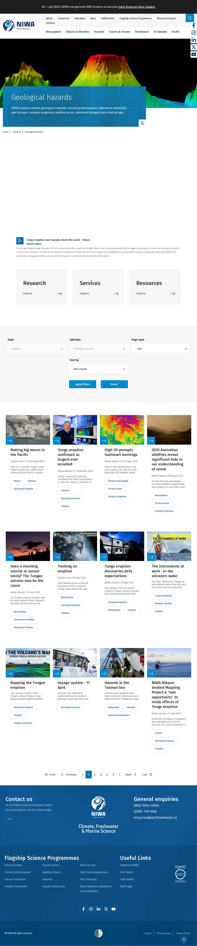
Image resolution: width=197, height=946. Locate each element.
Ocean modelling (163, 595)
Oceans (159, 611)
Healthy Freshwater (16, 886)
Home (6, 132)
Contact (147, 933)
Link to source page (28, 468)
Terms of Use (183, 933)
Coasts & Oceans (119, 31)
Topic (10, 339)
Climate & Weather (77, 31)
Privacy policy (164, 933)
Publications (108, 18)
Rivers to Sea (88, 865)
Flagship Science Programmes (136, 18)
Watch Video (34, 244)
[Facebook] (194, 25)
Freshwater (142, 31)
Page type (138, 339)
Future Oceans (50, 865)
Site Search (126, 872)
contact (40, 809)
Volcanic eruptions (117, 496)
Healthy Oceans (51, 872)
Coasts (158, 733)
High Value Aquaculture (94, 872)
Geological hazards (23, 488)
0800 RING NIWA (146, 806)
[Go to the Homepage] (19, 25)
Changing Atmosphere (18, 872)
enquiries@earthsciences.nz (155, 817)
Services (50, 23)
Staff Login (126, 886)
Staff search (127, 879)
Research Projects (166, 18)
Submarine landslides (119, 715)
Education (80, 18)
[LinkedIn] (194, 40)
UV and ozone (115, 488)
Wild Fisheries (88, 879)
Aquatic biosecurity (53, 886)
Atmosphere (53, 31)
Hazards (99, 31)
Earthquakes (114, 610)
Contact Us (63, 18)
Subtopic (75, 339)
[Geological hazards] (142, 123)
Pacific (176, 31)
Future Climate (13, 865)
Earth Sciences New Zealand (136, 7)
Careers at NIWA (129, 865)
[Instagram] (194, 33)
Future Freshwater (15, 879)
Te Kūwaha (160, 31)
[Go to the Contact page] (8, 819)
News (93, 18)
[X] (194, 47)
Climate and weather (118, 481)
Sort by (74, 360)
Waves (17, 481)
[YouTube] (194, 54)
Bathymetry (113, 707)
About (49, 18)
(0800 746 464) (145, 811)
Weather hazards (163, 603)
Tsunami (65, 506)
